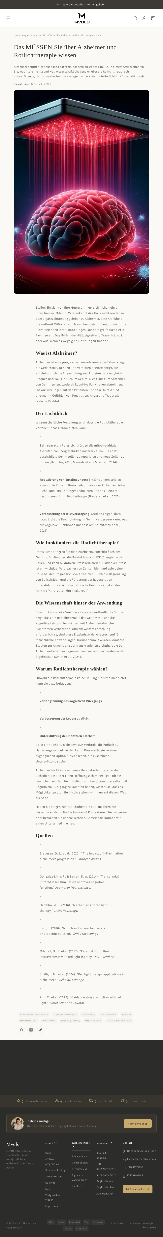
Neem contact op (138, 1123)
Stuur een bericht (139, 1189)
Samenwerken (53, 1176)
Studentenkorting (55, 1170)
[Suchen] (135, 18)
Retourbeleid (79, 1169)
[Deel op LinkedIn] (31, 1030)
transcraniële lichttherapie (119, 1020)
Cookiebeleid (134, 1223)
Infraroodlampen (106, 1175)
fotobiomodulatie (108, 1014)
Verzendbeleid (80, 1162)
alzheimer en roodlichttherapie (34, 1014)
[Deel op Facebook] (21, 1030)
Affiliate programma (52, 1162)
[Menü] (8, 18)
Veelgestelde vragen (52, 1197)
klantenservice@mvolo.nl (142, 1159)
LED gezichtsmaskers (105, 1166)
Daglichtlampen (105, 1181)
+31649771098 (135, 1167)
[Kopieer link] (40, 1030)
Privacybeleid (80, 1156)
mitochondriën (49, 1020)
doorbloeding (88, 1014)
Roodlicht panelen (102, 1155)
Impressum (51, 1206)
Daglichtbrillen (105, 1187)
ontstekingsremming (70, 1020)
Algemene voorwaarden (79, 1177)
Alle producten (104, 1193)
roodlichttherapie (93, 1020)
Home (17, 35)
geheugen (126, 1014)
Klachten (77, 1186)
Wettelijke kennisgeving (150, 1225)
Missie (48, 1153)
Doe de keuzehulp (81, 1083)
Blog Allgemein (29, 35)
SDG (47, 1189)
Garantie (50, 1182)
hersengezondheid (28, 1020)
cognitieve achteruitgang (65, 1014)
